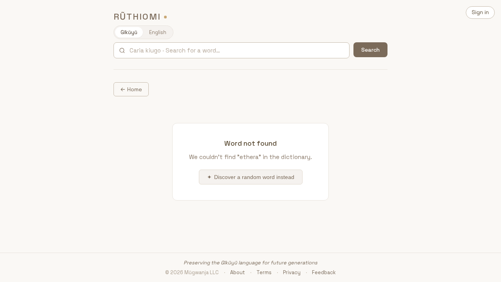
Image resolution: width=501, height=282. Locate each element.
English (157, 32)
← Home (131, 89)
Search (370, 49)
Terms (264, 272)
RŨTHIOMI (137, 16)
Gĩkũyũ (129, 32)
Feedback (324, 272)
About (237, 272)
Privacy (292, 272)
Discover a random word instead (250, 177)
